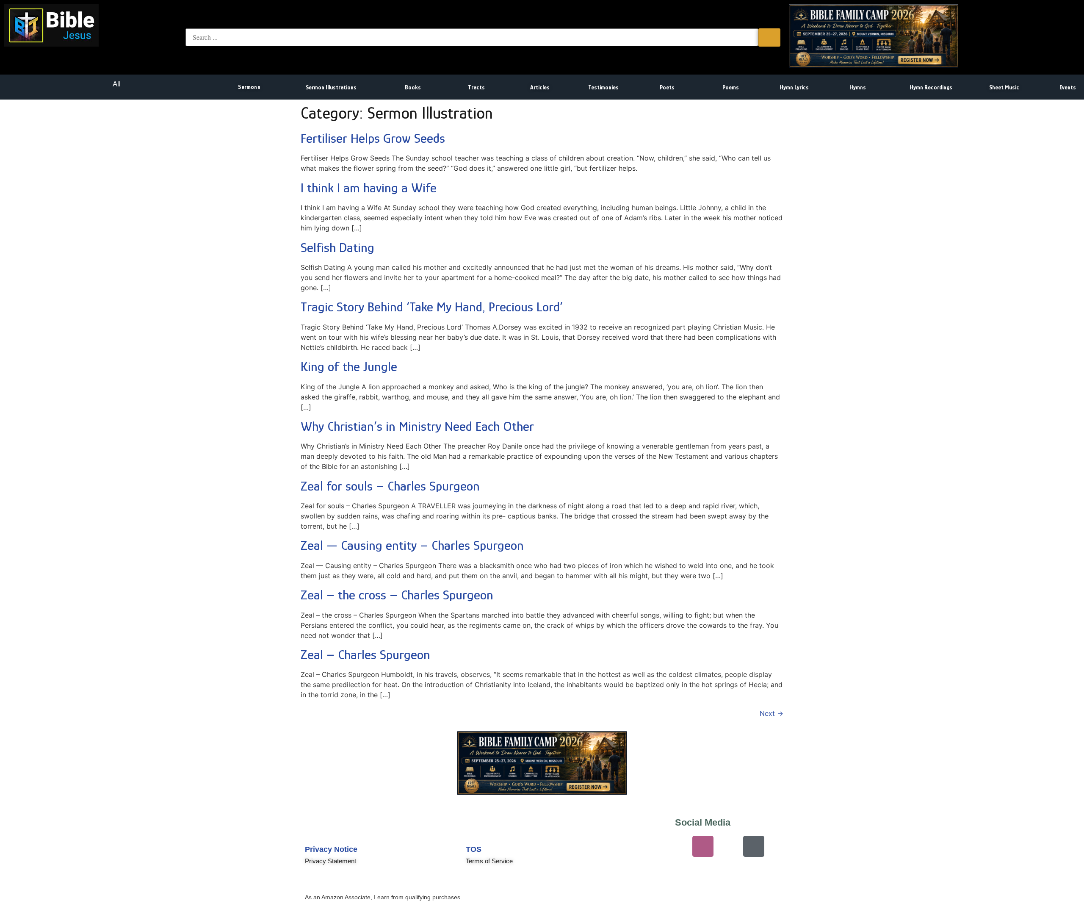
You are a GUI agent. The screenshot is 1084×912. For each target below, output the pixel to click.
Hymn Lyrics (794, 87)
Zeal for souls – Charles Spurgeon (390, 485)
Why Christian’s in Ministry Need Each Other (417, 426)
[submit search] (769, 37)
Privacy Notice (331, 849)
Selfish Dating (337, 247)
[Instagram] (702, 846)
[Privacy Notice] (315, 828)
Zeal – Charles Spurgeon (365, 654)
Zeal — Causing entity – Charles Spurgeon (412, 545)
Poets (667, 87)
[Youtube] (652, 846)
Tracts (476, 87)
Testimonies (603, 87)
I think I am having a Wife (369, 187)
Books (413, 87)
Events (1067, 87)
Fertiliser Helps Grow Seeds (373, 138)
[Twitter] (677, 846)
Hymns (857, 87)
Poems (730, 87)
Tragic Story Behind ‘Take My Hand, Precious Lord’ (432, 306)
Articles (540, 87)
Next (771, 713)
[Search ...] (471, 37)
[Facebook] (728, 846)
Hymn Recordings (931, 87)
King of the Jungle (349, 366)
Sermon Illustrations (331, 87)
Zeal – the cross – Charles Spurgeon (397, 594)
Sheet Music (1004, 87)
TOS (473, 849)
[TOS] (476, 828)
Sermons (249, 86)
